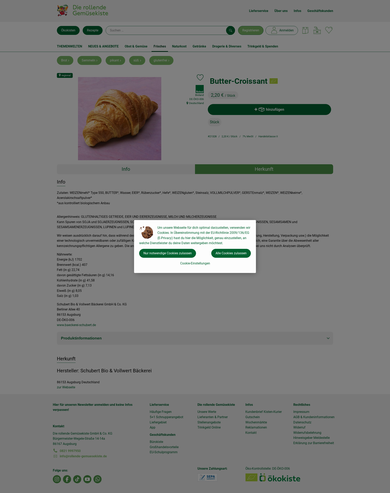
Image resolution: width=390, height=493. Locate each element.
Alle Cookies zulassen (231, 253)
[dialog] (195, 246)
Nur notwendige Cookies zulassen (167, 253)
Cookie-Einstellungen (195, 263)
